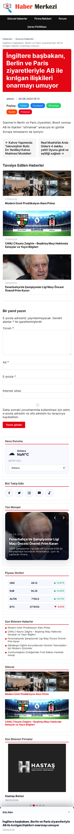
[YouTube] (39, 493)
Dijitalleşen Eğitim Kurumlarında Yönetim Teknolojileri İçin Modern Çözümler (37, 647)
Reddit (12, 112)
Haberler (7, 38)
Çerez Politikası (37, 26)
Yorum (8, 328)
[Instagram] (29, 493)
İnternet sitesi (12, 391)
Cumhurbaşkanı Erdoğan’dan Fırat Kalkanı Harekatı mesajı (36, 654)
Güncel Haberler (17, 18)
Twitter (23, 105)
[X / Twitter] (19, 493)
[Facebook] (9, 493)
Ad (6, 362)
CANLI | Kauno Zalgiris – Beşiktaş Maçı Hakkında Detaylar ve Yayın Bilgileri (34, 633)
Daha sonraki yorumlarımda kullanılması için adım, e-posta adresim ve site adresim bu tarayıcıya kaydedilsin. (36, 413)
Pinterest (25, 112)
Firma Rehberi (43, 18)
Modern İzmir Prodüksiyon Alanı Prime (29, 627)
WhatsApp (53, 105)
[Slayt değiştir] (30, 805)
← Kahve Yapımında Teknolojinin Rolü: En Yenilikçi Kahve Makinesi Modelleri (18, 148)
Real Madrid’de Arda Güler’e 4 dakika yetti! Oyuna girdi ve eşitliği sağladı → (54, 148)
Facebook (38, 105)
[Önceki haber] (55, 518)
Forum (63, 18)
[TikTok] (49, 493)
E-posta (9, 376)
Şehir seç (14, 460)
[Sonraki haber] (63, 518)
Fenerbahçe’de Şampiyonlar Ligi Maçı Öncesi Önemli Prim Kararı (37, 640)
